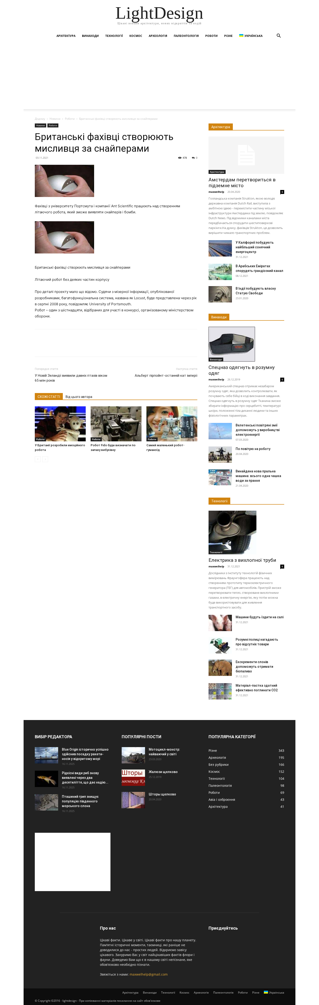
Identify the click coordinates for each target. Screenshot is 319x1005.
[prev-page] (38, 459)
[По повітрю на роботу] (220, 454)
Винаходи (90, 36)
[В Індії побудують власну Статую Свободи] (220, 294)
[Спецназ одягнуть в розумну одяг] (246, 344)
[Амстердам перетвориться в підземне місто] (246, 155)
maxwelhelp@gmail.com (149, 974)
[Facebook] (39, 347)
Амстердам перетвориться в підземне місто (242, 182)
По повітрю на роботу (253, 449)
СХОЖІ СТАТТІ (49, 397)
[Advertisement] (159, 76)
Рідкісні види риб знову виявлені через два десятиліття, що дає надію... (85, 777)
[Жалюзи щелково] (133, 778)
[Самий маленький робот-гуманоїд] (171, 423)
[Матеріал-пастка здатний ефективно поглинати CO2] (220, 691)
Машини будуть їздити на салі (260, 617)
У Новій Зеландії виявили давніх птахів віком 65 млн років (71, 378)
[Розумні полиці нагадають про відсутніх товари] (220, 645)
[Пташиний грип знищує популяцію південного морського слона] (46, 802)
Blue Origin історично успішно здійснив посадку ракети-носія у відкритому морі (85, 754)
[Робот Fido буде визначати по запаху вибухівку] (116, 423)
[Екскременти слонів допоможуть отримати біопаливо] (220, 668)
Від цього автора (79, 397)
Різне (228, 36)
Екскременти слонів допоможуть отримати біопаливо (254, 666)
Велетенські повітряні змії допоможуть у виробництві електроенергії (258, 429)
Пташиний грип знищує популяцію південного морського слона (80, 801)
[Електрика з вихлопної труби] (246, 532)
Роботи (211, 36)
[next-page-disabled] (45, 459)
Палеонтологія (186, 36)
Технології (114, 36)
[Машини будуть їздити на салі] (220, 623)
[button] (278, 36)
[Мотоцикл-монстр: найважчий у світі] (133, 755)
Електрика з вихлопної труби (242, 560)
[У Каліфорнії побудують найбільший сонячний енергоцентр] (220, 248)
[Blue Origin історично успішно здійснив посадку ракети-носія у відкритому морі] (46, 755)
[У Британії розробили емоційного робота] (60, 423)
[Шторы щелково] (133, 800)
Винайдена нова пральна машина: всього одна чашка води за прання (258, 475)
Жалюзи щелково (163, 772)
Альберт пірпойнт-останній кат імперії (166, 375)
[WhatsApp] (71, 347)
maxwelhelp (216, 191)
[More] (83, 347)
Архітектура (66, 36)
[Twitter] (50, 347)
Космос (135, 36)
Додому (40, 119)
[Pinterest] (61, 347)
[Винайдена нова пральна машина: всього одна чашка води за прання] (220, 477)
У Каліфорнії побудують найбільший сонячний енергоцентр (255, 247)
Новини (55, 119)
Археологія (158, 36)
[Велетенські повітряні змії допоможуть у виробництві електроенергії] (220, 431)
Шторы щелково (162, 794)
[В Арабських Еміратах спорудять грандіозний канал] (220, 272)
